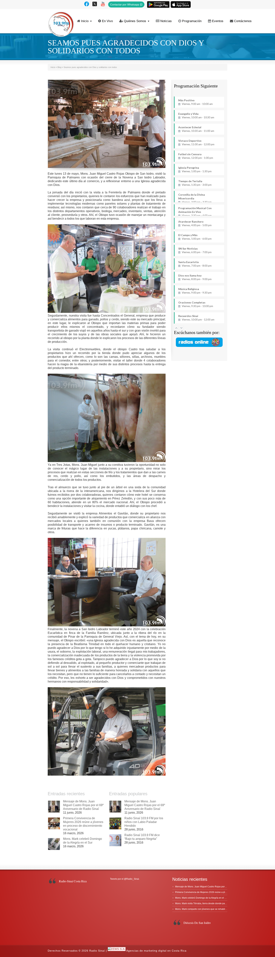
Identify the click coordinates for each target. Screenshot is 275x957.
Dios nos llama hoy (195, 277)
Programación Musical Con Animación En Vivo (195, 211)
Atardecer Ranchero (195, 223)
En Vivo (107, 21)
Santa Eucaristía (195, 263)
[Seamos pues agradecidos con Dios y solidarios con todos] (107, 124)
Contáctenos (243, 21)
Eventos (217, 21)
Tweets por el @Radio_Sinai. (125, 879)
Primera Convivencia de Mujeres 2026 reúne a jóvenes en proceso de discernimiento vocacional (224, 892)
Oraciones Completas (195, 304)
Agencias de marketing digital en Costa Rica (156, 950)
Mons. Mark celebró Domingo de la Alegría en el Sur (201, 898)
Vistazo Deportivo (196, 142)
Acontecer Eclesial (196, 129)
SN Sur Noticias (195, 250)
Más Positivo (195, 102)
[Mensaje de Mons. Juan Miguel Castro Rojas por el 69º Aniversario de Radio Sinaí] (54, 806)
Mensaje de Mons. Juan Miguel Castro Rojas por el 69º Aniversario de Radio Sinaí (83, 805)
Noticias (166, 21)
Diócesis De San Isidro (197, 923)
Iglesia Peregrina (195, 169)
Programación (191, 21)
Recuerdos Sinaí (196, 317)
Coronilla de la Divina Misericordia (195, 197)
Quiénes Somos (135, 21)
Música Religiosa (195, 290)
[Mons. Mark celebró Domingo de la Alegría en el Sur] (54, 844)
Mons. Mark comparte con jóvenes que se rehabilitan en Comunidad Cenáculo (215, 909)
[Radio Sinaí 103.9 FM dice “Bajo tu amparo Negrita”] (115, 840)
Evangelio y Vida (196, 115)
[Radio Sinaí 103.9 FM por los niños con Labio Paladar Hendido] (115, 823)
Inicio (84, 21)
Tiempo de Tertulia (195, 183)
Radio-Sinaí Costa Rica (73, 881)
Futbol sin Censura (195, 156)
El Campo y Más (195, 236)
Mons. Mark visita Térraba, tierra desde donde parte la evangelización (210, 903)
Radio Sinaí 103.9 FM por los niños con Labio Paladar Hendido (143, 822)
